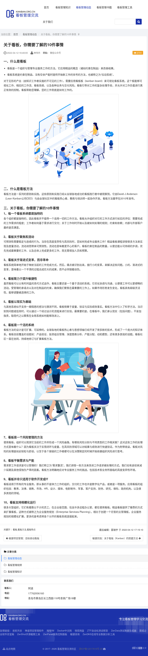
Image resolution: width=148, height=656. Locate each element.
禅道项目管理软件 (34, 630)
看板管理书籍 (104, 7)
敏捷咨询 (75, 634)
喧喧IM (50, 630)
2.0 (139, 648)
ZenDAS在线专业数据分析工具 (99, 634)
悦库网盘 (79, 630)
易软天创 (17, 630)
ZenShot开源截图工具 (28, 634)
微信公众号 (55, 52)
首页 (46, 7)
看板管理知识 (63, 7)
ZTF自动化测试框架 (97, 630)
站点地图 (10, 648)
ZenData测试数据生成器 (123, 630)
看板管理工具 (124, 7)
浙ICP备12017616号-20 (91, 648)
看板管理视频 (14, 565)
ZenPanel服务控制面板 (55, 634)
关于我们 (48, 21)
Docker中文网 (64, 630)
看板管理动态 (83, 7)
